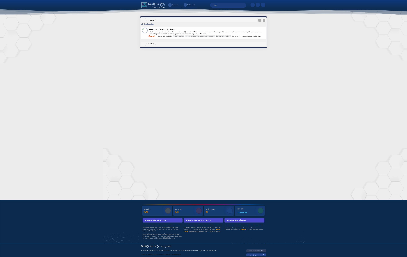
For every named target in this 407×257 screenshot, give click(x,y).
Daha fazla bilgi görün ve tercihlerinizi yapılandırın (161, 254)
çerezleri (166, 250)
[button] (180, 5)
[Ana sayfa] (143, 20)
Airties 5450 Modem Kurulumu (161, 29)
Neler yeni (191, 5)
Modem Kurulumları (254, 36)
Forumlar (175, 5)
